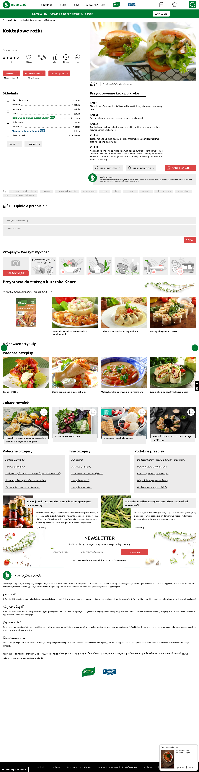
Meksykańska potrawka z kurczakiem (122, 391)
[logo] (14, 4)
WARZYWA (46, 191)
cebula (104, 191)
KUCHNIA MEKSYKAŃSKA (67, 191)
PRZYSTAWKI (130, 191)
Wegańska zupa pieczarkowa (152, 480)
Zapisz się (134, 552)
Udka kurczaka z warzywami (152, 466)
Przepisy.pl (7, 20)
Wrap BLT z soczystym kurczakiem (169, 391)
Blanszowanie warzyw (67, 436)
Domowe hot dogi (15, 466)
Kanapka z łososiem (81, 487)
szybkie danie (183, 191)
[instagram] (197, 388)
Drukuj (10, 73)
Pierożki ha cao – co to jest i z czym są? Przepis (172, 438)
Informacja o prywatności (79, 767)
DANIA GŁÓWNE (89, 191)
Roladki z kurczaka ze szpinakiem (120, 331)
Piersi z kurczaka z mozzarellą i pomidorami (69, 332)
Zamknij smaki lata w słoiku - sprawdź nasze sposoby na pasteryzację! (59, 503)
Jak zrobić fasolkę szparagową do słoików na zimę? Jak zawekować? (156, 503)
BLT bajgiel (77, 459)
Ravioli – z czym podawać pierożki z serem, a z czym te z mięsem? (26, 439)
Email (13, 144)
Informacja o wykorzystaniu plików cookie (118, 767)
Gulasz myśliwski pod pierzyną (153, 473)
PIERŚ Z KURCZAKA (164, 191)
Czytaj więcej (40, 527)
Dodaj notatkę (181, 167)
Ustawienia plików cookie (14, 769)
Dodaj (190, 240)
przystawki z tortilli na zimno (24, 191)
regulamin (55, 767)
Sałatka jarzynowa (14, 459)
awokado (146, 191)
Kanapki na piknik (80, 480)
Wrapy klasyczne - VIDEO (164, 331)
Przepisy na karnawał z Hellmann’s (19, 195)
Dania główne (35, 20)
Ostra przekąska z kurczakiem (69, 391)
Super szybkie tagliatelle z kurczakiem (25, 480)
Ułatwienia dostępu (153, 767)
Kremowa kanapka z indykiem (87, 473)
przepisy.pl (12, 50)
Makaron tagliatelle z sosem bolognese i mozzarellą (33, 473)
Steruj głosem (141, 168)
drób (117, 191)
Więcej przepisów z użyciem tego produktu (25, 292)
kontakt (40, 767)
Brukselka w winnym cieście (152, 487)
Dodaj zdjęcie (16, 273)
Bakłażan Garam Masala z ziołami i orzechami (161, 459)
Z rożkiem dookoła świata (118, 437)
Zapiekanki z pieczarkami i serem (22, 487)
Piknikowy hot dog (81, 466)
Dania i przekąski (21, 20)
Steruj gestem (108, 168)
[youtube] (197, 383)
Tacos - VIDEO (10, 391)
